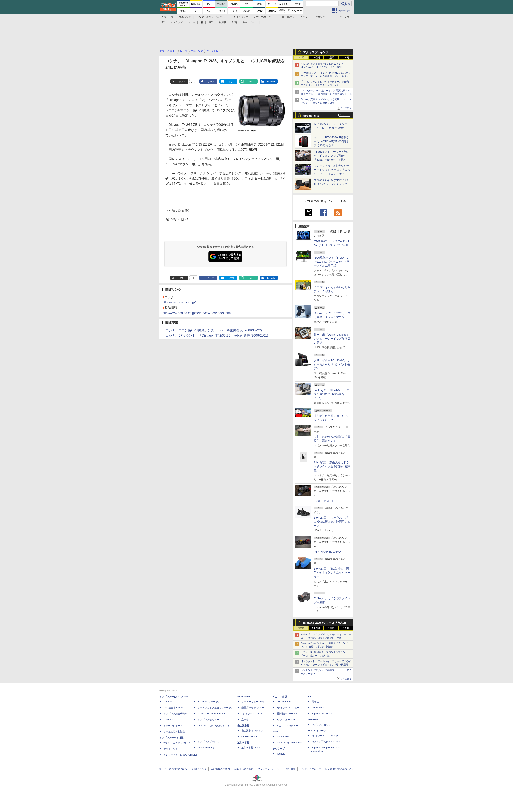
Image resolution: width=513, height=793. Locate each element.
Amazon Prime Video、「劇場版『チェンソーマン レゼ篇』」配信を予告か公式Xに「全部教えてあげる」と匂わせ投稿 (325, 646)
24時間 (316, 57)
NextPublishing (205, 747)
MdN (275, 731)
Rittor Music (244, 696)
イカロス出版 (280, 696)
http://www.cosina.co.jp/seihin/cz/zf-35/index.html (196, 313)
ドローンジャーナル (174, 725)
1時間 (301, 57)
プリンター (321, 17)
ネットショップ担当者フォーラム (215, 707)
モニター (305, 17)
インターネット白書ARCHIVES (180, 754)
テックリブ (279, 748)
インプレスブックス (208, 741)
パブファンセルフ (321, 724)
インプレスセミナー (208, 719)
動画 (234, 22)
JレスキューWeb (286, 719)
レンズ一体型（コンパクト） (212, 17)
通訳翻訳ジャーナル (287, 713)
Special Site (311, 115)
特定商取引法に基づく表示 (339, 769)
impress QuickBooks (323, 713)
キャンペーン (249, 22)
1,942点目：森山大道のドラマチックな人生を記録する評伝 (332, 466)
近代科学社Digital (251, 747)
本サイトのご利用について (173, 769)
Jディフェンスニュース (289, 707)
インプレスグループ (310, 769)
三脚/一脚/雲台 (287, 17)
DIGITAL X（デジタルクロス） (213, 725)
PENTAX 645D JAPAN (328, 551)
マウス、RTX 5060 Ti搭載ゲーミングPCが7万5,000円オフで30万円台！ (331, 141)
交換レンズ (185, 17)
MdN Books (283, 736)
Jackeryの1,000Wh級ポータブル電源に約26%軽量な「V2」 (331, 394)
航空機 (222, 22)
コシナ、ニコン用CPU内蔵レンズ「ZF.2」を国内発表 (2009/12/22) (214, 330)
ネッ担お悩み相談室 (174, 731)
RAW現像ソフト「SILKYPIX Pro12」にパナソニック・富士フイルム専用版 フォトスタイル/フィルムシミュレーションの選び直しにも (326, 76)
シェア (211, 81)
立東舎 (245, 719)
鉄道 (211, 22)
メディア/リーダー (263, 17)
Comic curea (318, 707)
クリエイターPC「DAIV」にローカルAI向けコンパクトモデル (332, 364)
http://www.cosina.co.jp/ (179, 302)
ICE (310, 696)
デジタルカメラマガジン (176, 742)
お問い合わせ (199, 769)
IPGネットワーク (317, 730)
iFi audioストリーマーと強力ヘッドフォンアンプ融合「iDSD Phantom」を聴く (332, 155)
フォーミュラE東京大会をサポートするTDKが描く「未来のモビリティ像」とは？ (332, 169)
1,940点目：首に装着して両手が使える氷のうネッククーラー (332, 572)
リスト (193, 81)
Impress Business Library (211, 713)
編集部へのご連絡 (243, 769)
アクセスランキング (315, 52)
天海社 (315, 701)
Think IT (167, 701)
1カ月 (346, 57)
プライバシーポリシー (270, 769)
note (251, 81)
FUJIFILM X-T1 (323, 500)
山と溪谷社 (243, 725)
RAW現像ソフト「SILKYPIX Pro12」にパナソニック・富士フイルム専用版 (331, 261)
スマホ (191, 22)
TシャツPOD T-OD (252, 713)
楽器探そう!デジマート (253, 707)
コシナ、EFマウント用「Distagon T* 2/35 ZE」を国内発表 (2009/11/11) (217, 335)
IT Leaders (169, 719)
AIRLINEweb (284, 701)
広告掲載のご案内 (220, 769)
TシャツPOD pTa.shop (325, 735)
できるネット (170, 748)
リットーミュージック (253, 701)
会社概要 (290, 769)
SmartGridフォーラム (208, 701)
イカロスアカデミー (287, 725)
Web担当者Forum (173, 707)
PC (163, 22)
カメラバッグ (240, 17)
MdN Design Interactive (289, 742)
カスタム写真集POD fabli (326, 741)
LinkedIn (271, 81)
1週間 (331, 57)
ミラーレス (167, 17)
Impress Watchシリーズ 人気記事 (324, 622)
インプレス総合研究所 (175, 713)
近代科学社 (243, 742)
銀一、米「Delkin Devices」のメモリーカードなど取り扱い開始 (332, 338)
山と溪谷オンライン (252, 730)
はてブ (231, 81)
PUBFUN (313, 719)
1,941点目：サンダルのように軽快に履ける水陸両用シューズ (332, 521)
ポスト (182, 81)
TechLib (281, 753)
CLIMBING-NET (250, 736)
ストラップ (176, 22)
